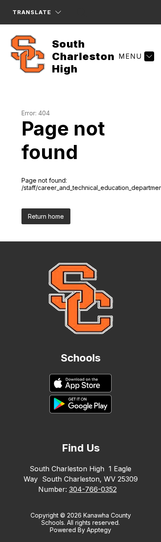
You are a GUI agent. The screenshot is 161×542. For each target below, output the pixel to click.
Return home (46, 216)
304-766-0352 (93, 489)
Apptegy (99, 529)
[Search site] (82, 12)
